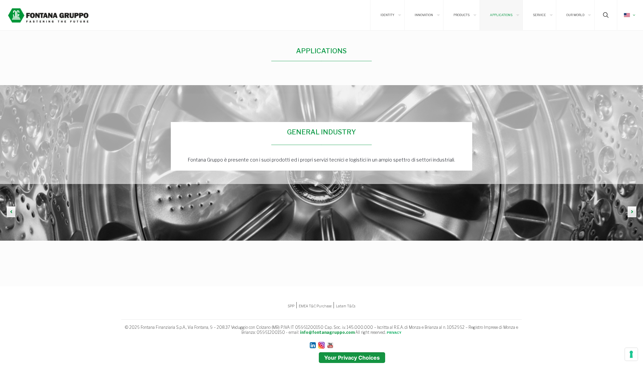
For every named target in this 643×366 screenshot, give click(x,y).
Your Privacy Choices (352, 357)
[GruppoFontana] (48, 15)
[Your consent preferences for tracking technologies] (631, 354)
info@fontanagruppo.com (327, 332)
